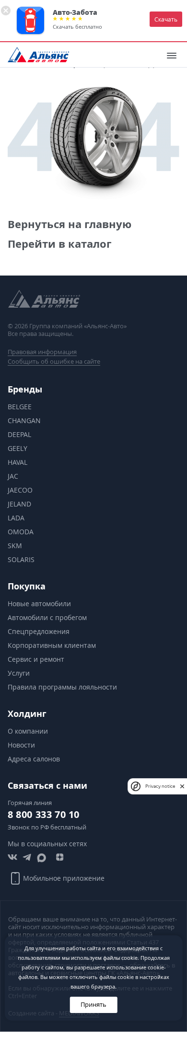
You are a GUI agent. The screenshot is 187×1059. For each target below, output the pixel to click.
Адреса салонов (34, 758)
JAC (13, 476)
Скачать (165, 19)
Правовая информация (42, 351)
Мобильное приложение (64, 878)
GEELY (17, 448)
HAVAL (17, 462)
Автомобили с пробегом (47, 617)
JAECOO (20, 490)
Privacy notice (160, 786)
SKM (15, 545)
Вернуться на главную (69, 224)
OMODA (21, 531)
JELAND (19, 503)
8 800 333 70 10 (44, 814)
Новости (21, 744)
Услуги (19, 673)
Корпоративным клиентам (52, 645)
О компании (28, 731)
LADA (16, 517)
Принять (93, 1005)
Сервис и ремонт (36, 659)
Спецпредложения (39, 631)
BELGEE (20, 406)
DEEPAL (19, 434)
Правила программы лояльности (62, 686)
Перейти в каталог (60, 243)
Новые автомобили (39, 603)
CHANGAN (24, 420)
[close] (182, 786)
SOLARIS (21, 559)
